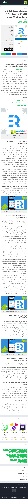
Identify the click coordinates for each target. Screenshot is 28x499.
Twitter (19, 54)
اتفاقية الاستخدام (14, 487)
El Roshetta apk (22, 449)
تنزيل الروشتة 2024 (22, 462)
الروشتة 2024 (14, 449)
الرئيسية (23, 497)
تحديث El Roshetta (22, 452)
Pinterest (14, 54)
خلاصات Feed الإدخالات (22, 473)
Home (25, 8)
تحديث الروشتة (12, 452)
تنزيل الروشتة (13, 459)
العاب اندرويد (4, 497)
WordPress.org (23, 479)
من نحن (3, 487)
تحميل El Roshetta (11, 454)
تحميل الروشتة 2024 (13, 457)
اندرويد (20, 22)
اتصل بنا (7, 487)
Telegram (8, 54)
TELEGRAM (20, 39)
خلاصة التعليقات (24, 476)
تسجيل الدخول (24, 470)
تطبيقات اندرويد (14, 497)
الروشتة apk (6, 449)
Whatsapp (3, 54)
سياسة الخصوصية (22, 487)
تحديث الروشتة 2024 (22, 454)
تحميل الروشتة (23, 457)
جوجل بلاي (22, 327)
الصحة (22, 8)
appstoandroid (7, 484)
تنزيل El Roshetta (22, 459)
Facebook (24, 54)
